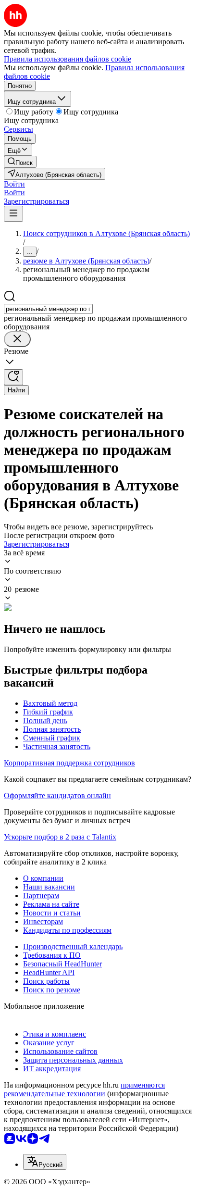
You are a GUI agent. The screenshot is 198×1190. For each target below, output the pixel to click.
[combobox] (48, 309)
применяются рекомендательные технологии (84, 1089)
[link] (20, 162)
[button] (14, 184)
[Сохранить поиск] (13, 377)
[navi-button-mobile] (13, 214)
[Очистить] (17, 339)
